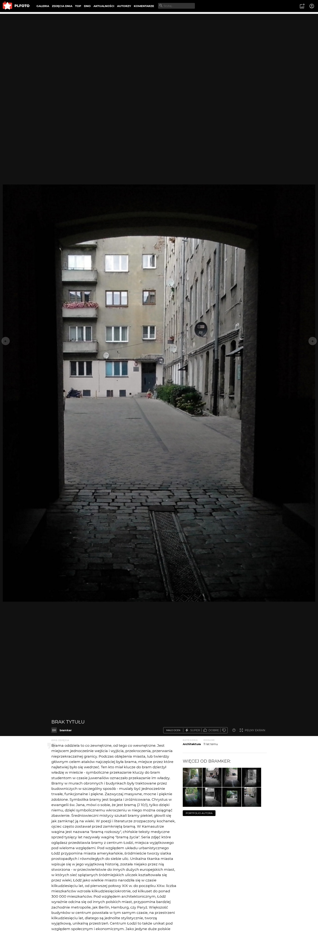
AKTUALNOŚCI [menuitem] (103, 6)
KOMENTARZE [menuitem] (144, 6)
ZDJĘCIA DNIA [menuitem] (62, 6)
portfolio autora (199, 813)
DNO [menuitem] (87, 6)
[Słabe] (224, 730)
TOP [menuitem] (78, 6)
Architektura (192, 744)
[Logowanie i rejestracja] (311, 6)
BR (54, 730)
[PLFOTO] (16, 6)
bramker (66, 730)
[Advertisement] (159, 39)
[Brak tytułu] (192, 777)
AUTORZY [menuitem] (124, 6)
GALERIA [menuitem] (42, 6)
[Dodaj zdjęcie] (302, 6)
